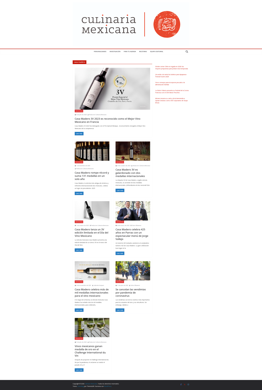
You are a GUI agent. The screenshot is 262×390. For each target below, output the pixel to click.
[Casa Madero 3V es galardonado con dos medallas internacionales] (133, 151)
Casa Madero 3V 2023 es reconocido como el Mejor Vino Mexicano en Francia (107, 120)
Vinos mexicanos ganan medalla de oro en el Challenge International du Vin (90, 350)
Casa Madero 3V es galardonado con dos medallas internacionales (130, 173)
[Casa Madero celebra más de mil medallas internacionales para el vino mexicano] (92, 270)
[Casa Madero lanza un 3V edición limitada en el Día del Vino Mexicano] (92, 210)
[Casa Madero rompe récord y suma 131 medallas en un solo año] (92, 151)
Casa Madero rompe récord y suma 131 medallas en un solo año (92, 176)
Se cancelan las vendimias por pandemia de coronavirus (131, 292)
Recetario (143, 51)
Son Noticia (79, 111)
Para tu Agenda (130, 51)
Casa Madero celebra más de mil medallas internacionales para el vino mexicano (92, 292)
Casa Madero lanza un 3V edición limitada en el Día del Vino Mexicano (91, 232)
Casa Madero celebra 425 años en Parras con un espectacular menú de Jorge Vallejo (132, 234)
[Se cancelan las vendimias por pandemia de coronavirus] (133, 270)
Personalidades (100, 51)
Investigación (115, 51)
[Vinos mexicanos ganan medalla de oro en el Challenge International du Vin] (92, 327)
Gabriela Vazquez (99, 285)
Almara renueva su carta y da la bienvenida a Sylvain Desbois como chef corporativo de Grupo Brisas (171, 100)
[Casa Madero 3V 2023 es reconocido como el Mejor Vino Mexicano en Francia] (112, 89)
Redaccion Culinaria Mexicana (97, 115)
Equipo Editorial (156, 51)
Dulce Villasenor (136, 225)
